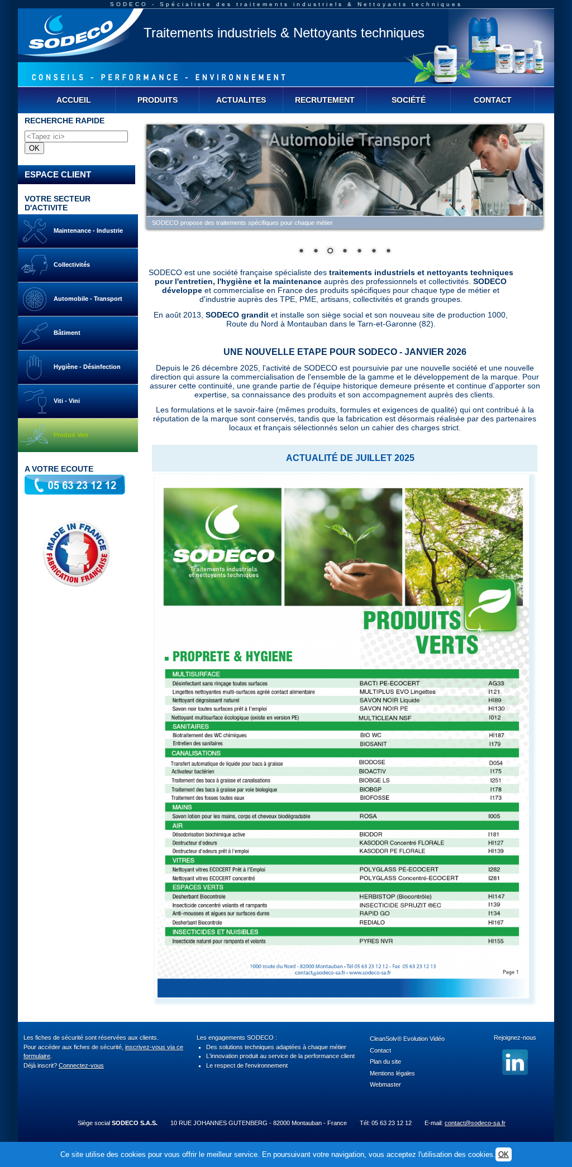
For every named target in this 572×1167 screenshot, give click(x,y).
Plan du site (385, 1061)
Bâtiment (64, 332)
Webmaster (385, 1084)
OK (503, 1154)
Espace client (58, 174)
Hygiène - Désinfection (85, 366)
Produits (157, 99)
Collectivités (69, 264)
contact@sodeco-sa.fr (475, 1123)
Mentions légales (392, 1073)
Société (409, 99)
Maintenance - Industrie (86, 230)
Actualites (241, 99)
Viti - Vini (64, 400)
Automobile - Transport (85, 298)
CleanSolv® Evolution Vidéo (407, 1038)
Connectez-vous (81, 1065)
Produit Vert (68, 434)
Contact (493, 99)
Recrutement (325, 99)
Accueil (73, 99)
